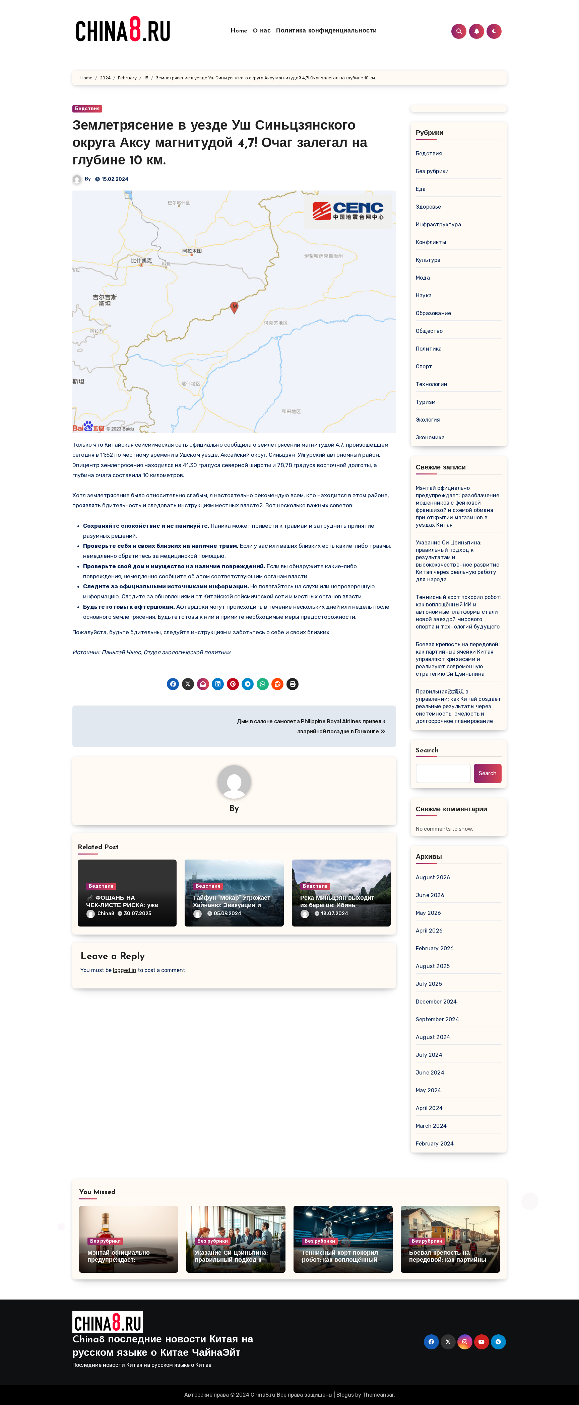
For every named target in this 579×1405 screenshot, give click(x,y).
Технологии (431, 384)
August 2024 (433, 1037)
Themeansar (378, 1395)
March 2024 (431, 1126)
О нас (262, 31)
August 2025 (433, 966)
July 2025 (429, 984)
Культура (428, 260)
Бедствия (87, 109)
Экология (428, 420)
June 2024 (430, 1072)
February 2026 (435, 948)
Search (427, 750)
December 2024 (436, 1002)
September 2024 (437, 1019)
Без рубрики (432, 171)
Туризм (426, 402)
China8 (106, 913)
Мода (423, 278)
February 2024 (435, 1143)
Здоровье (428, 207)
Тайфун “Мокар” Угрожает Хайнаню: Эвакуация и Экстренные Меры (231, 905)
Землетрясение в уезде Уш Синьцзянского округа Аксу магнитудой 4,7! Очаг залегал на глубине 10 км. (219, 144)
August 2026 (433, 877)
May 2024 (428, 1090)
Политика (429, 349)
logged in (124, 970)
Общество (429, 331)
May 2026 (428, 913)
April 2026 (429, 931)
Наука (424, 295)
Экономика (430, 437)
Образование (433, 313)
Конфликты (431, 242)
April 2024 (429, 1108)
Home (239, 31)
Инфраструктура (438, 224)
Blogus (345, 1395)
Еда (421, 189)
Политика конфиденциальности (326, 31)
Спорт (424, 366)
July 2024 (429, 1055)
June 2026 (430, 895)
